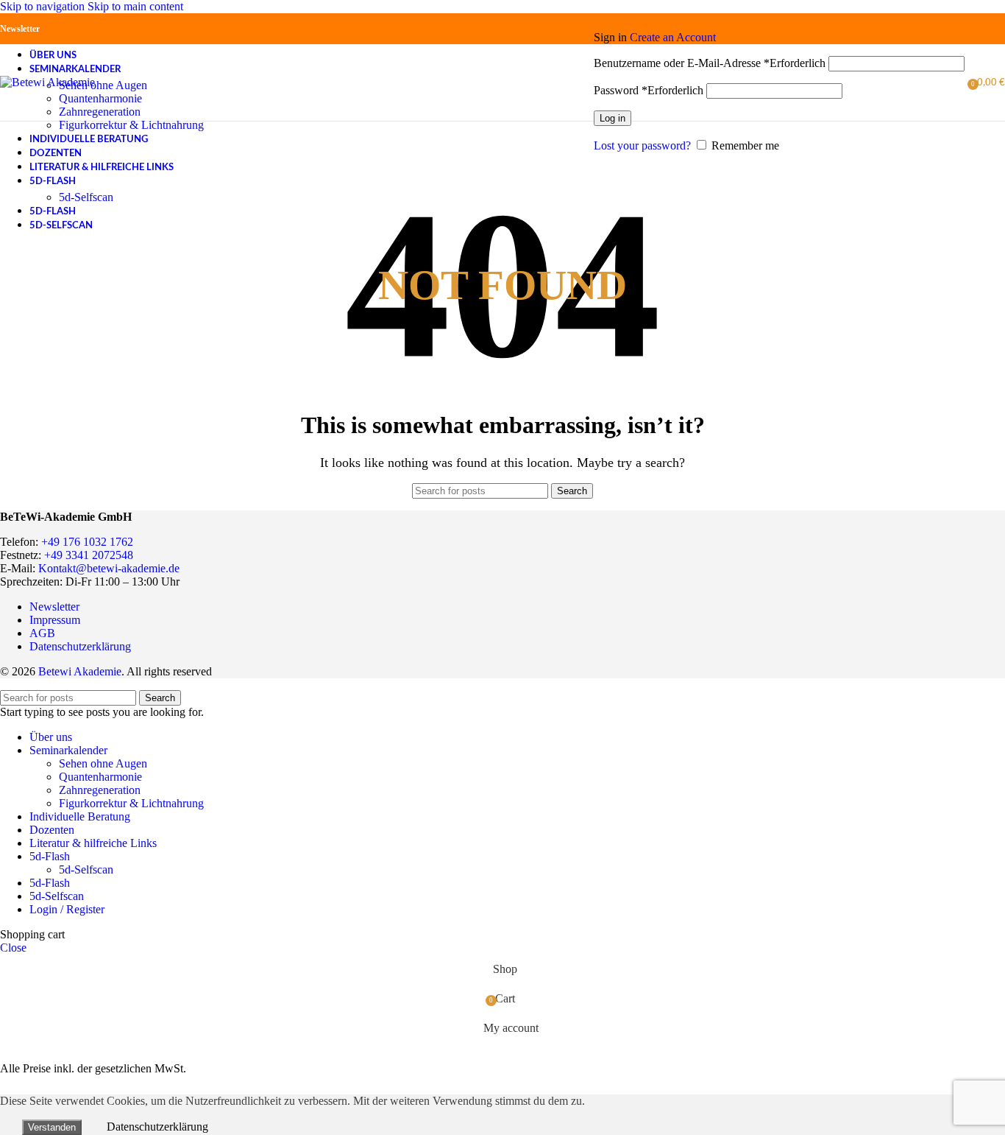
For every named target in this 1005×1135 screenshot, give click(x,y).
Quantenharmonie (100, 98)
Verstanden (52, 1127)
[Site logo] (47, 82)
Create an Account (673, 37)
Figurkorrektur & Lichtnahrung (131, 125)
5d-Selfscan (86, 197)
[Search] (586, 82)
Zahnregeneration (100, 111)
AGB (42, 633)
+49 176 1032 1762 (87, 541)
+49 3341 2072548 (88, 555)
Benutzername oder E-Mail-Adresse (709, 63)
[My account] (779, 16)
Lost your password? (642, 145)
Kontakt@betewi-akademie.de (109, 568)
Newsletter (20, 29)
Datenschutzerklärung (80, 646)
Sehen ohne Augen (103, 85)
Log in (612, 118)
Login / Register (66, 909)
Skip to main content (135, 6)
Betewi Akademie (79, 671)
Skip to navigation (44, 6)
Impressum (54, 620)
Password (648, 90)
